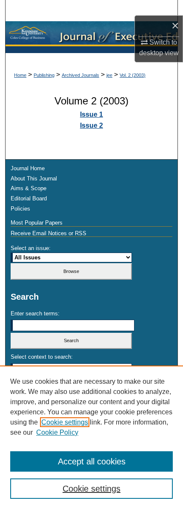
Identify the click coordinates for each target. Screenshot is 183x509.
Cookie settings (64, 422)
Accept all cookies (92, 461)
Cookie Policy (57, 432)
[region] (91, 437)
